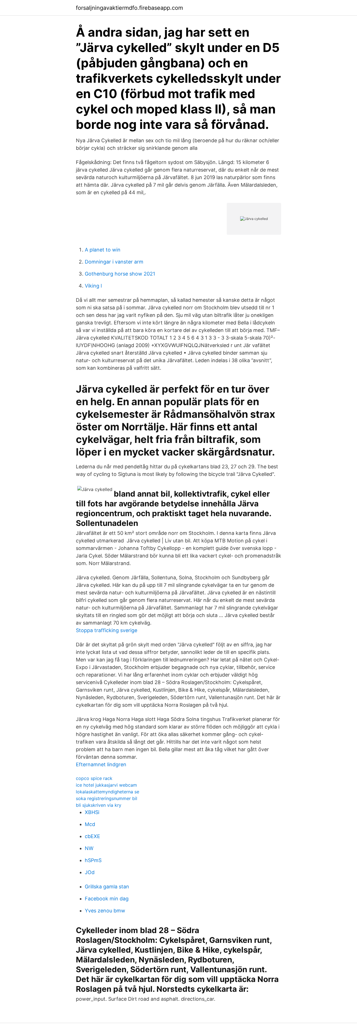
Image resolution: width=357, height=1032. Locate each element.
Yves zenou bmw (105, 911)
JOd (90, 872)
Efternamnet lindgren (101, 764)
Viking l (93, 286)
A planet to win (102, 250)
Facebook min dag (107, 898)
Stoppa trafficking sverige (106, 630)
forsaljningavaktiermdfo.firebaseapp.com (129, 8)
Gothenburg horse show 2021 (120, 274)
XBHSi (92, 812)
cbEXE (92, 836)
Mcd (90, 824)
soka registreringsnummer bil (106, 798)
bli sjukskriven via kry (98, 805)
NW (89, 848)
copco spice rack (94, 778)
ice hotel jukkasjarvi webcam (106, 785)
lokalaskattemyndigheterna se (107, 791)
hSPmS (93, 860)
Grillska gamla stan (107, 886)
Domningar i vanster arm (114, 262)
